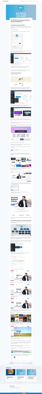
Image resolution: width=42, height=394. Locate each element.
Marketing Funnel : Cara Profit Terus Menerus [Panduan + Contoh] (27, 363)
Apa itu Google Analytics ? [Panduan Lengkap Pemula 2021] (15, 363)
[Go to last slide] (6, 375)
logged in (14, 387)
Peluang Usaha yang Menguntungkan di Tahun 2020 (10, 377)
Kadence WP (26, 392)
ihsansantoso (8, 379)
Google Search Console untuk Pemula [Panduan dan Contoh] (20, 377)
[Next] (35, 375)
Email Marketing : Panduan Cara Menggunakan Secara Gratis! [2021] (31, 377)
